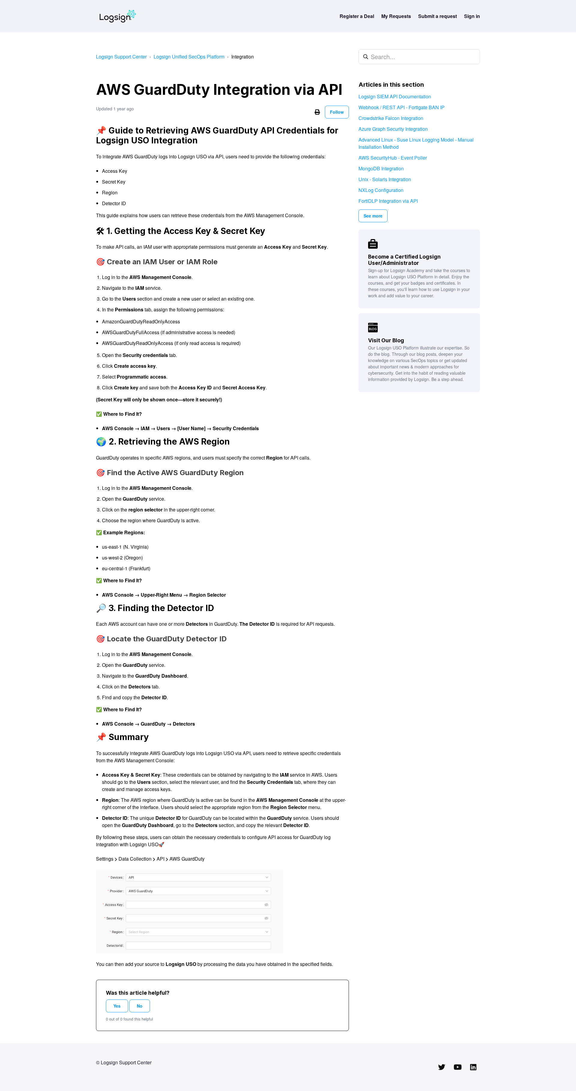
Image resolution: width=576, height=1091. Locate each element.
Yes (117, 1006)
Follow (337, 112)
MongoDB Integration (381, 168)
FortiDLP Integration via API (388, 200)
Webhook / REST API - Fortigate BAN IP (401, 107)
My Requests (396, 16)
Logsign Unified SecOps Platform (189, 56)
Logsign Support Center (121, 56)
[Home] (118, 16)
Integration (242, 56)
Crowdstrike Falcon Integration (390, 118)
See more (373, 216)
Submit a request (437, 16)
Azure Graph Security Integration (393, 128)
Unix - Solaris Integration (384, 179)
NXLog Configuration (381, 190)
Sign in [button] (472, 16)
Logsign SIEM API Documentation (394, 96)
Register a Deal (357, 16)
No (139, 1006)
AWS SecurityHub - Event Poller (392, 157)
